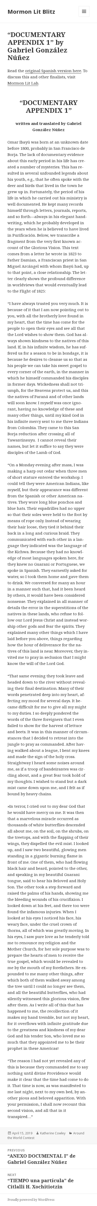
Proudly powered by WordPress (31, 1199)
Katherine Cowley (52, 1133)
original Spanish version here (53, 70)
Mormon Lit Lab (23, 83)
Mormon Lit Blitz (31, 11)
